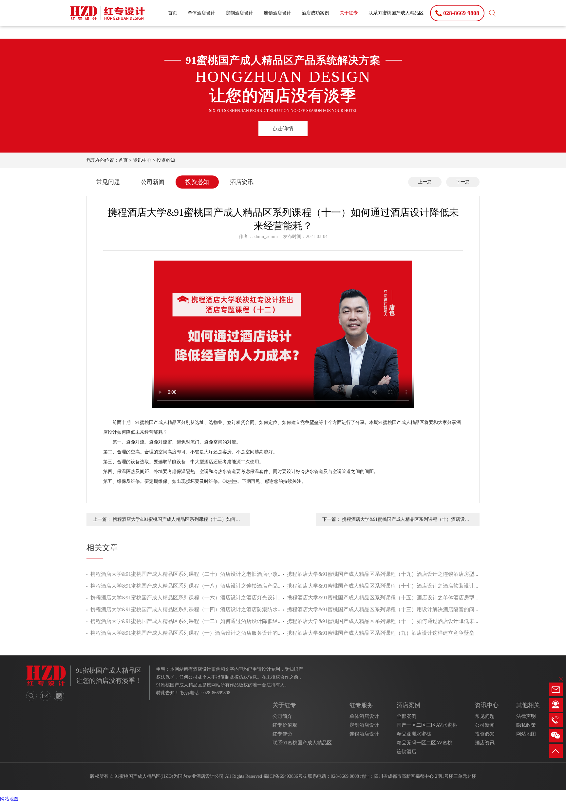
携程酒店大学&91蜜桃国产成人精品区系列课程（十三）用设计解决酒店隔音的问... (382, 609)
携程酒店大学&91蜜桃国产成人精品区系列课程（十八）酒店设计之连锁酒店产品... (186, 586)
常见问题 (108, 182)
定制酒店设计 (239, 12)
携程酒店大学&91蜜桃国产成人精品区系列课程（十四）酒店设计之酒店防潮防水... (186, 609)
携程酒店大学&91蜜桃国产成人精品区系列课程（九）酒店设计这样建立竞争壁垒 (380, 633)
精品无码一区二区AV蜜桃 (424, 742)
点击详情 (283, 128)
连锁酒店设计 (277, 12)
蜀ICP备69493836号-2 (285, 776)
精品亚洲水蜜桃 (414, 734)
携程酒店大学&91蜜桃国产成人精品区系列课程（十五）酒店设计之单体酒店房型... (382, 597)
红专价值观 (285, 725)
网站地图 (526, 734)
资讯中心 (142, 160)
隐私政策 (526, 725)
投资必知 (166, 160)
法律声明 (526, 716)
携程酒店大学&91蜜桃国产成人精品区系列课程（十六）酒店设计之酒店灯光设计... (186, 597)
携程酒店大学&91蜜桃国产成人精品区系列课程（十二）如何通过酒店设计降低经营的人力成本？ (176, 521)
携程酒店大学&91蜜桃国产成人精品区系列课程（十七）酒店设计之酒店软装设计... (382, 586)
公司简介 (282, 716)
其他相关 (528, 705)
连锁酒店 (406, 751)
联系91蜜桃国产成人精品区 (396, 12)
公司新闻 (152, 182)
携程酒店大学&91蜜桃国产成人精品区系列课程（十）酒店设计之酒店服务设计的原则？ (405, 521)
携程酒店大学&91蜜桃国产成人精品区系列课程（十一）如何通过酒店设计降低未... (382, 621)
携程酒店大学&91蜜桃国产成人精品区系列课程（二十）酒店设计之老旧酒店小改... (186, 574)
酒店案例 (408, 705)
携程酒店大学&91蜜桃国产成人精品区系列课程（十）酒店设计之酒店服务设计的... (186, 633)
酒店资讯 (242, 182)
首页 (172, 12)
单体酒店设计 (201, 12)
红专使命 (282, 734)
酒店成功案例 (315, 12)
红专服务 (361, 705)
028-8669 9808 (345, 776)
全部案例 (406, 716)
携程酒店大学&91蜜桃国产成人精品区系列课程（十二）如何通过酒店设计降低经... (186, 621)
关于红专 (349, 12)
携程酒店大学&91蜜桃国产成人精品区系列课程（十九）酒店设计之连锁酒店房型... (382, 574)
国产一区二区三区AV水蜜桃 (427, 725)
